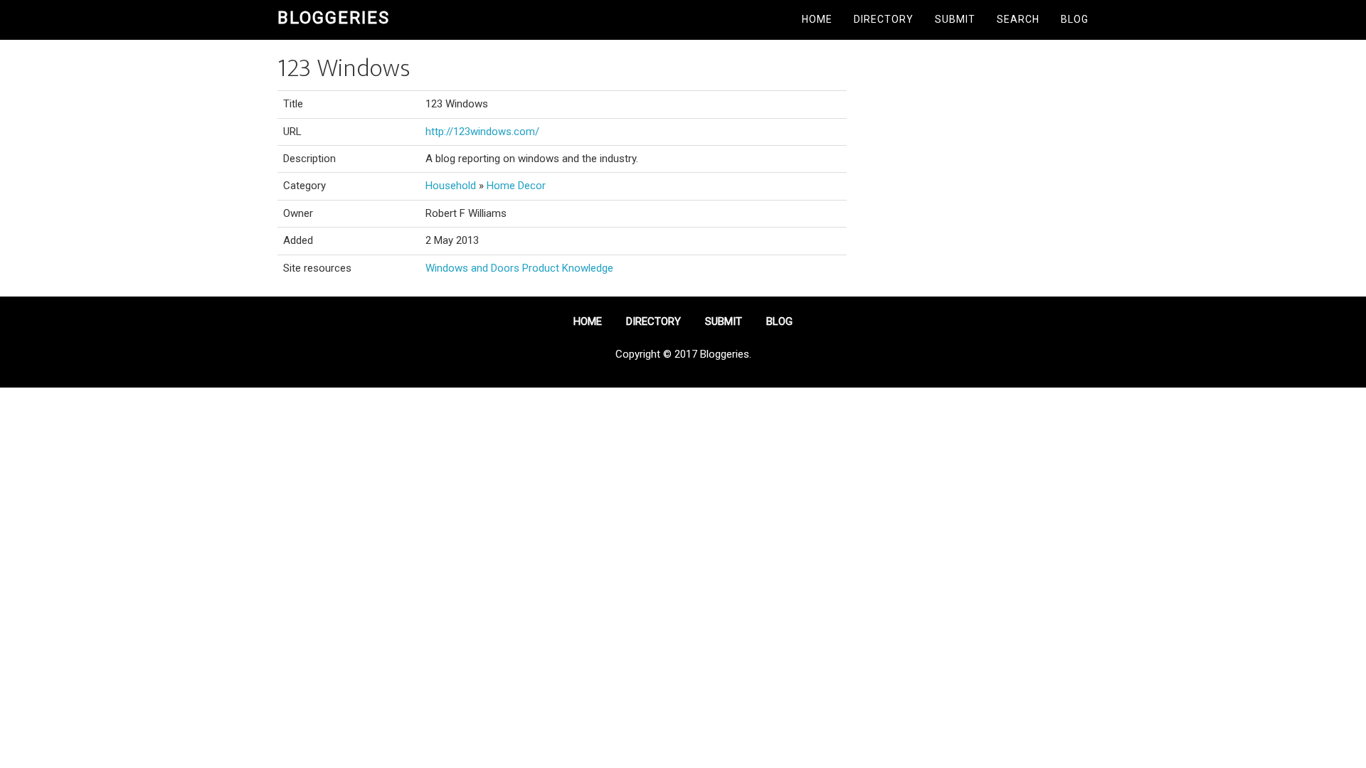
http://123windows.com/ (482, 131)
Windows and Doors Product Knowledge (519, 268)
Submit (955, 19)
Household (450, 185)
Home (817, 19)
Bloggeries (333, 18)
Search (1018, 19)
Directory (884, 19)
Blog (1075, 19)
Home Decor (516, 185)
